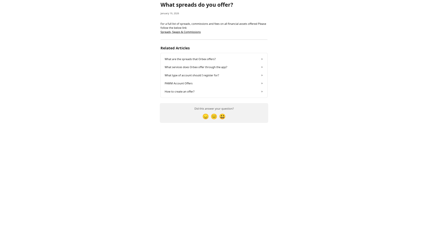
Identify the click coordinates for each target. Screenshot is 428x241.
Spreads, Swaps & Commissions (180, 32)
